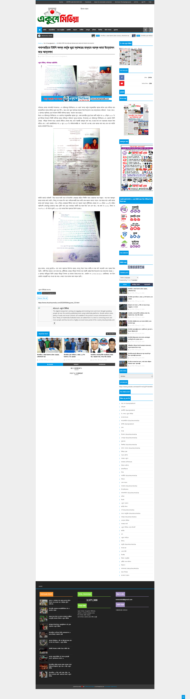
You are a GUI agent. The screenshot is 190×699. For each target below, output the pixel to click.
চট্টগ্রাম (77, 35)
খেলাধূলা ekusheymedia (129, 438)
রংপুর (122, 431)
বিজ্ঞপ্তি (100, 30)
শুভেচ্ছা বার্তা (124, 524)
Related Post (43, 334)
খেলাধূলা (88, 30)
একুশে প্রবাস (124, 503)
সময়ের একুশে (124, 458)
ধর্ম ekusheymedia (127, 510)
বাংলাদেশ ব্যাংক (125, 575)
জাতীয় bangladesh (127, 424)
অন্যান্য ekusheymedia (129, 486)
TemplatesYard (89, 686)
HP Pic (136, 2)
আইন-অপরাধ (108, 30)
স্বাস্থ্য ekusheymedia (128, 517)
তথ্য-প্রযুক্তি (60, 30)
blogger (50, 364)
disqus (76, 364)
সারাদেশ (75, 30)
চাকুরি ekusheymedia (128, 544)
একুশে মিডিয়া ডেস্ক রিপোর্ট (128, 527)
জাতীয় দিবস (124, 506)
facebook (88, 2)
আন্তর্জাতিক (52, 30)
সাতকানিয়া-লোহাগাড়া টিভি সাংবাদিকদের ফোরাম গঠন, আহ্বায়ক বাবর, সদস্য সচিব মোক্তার (102, 356)
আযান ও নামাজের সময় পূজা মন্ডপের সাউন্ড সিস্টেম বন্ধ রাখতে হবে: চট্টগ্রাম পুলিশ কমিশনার (59, 602)
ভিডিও (123, 541)
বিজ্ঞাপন (123, 565)
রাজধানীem (124, 469)
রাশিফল (94, 30)
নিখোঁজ (123, 555)
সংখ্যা (150, 2)
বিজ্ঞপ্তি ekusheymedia (129, 444)
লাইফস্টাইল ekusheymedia (130, 493)
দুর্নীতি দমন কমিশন (126, 561)
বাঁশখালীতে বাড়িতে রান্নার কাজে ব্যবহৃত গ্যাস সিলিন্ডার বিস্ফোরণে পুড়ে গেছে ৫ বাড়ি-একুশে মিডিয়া (60, 666)
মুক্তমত (116, 30)
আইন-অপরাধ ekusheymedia (130, 448)
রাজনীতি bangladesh (128, 410)
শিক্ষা (122, 472)
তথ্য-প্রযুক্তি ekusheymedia (130, 513)
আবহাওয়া (123, 548)
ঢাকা (122, 427)
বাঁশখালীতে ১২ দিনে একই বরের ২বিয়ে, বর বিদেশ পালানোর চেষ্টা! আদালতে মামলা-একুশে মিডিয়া (60, 674)
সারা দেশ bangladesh (49, 43)
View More (112, 334)
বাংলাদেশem (124, 417)
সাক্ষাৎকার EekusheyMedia (130, 568)
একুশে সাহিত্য (125, 537)
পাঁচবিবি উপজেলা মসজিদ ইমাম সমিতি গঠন (59, 648)
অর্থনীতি (81, 30)
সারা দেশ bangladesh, (61, 56)
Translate (134, 280)
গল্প (122, 534)
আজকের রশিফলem (126, 462)
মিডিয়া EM (124, 451)
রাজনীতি (69, 30)
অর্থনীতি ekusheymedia (129, 475)
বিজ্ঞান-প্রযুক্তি (125, 558)
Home (61, 2)
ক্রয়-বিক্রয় (124, 572)
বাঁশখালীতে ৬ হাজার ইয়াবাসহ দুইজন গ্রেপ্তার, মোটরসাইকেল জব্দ (94, 36)
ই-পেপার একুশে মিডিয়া (127, 414)
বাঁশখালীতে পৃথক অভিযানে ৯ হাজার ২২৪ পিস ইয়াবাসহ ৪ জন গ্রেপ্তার (135, 36)
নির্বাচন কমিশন (125, 465)
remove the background (123, 2)
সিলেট (122, 500)
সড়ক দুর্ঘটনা (124, 455)
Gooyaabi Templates (111, 686)
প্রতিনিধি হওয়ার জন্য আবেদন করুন (74, 2)
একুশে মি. (143, 2)
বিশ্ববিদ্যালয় (124, 489)
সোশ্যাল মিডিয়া (125, 520)
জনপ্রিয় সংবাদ (136, 284)
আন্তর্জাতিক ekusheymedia (130, 420)
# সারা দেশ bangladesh (49, 293)
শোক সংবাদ (124, 482)
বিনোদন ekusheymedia (129, 434)
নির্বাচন (123, 479)
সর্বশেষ (125, 284)
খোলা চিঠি (123, 551)
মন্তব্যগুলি (147, 284)
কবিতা (122, 496)
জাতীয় (44, 30)
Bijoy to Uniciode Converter (103, 2)
